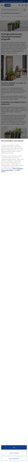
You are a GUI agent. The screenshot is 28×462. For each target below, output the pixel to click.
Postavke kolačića (14, 453)
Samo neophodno (14, 458)
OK (14, 447)
